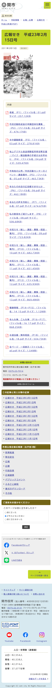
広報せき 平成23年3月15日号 (21, 398)
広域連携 (9, 475)
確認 (26, 527)
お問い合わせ (39, 594)
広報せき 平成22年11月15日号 (22, 434)
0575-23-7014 (15, 371)
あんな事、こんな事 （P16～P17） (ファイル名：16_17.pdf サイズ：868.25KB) (28, 323)
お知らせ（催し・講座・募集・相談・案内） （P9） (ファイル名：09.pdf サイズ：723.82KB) (28, 233)
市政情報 (15, 20)
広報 (7, 462)
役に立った (12, 512)
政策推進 (9, 453)
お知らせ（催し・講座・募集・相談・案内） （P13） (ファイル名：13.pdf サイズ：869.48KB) (28, 296)
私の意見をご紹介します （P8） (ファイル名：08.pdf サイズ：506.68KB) (28, 218)
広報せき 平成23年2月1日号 (20, 412)
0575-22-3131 (14, 608)
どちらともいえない (15, 516)
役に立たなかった (15, 519)
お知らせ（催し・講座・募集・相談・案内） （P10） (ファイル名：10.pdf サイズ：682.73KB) (28, 249)
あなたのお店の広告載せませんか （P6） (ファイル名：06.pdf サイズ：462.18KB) (27, 190)
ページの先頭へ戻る (39, 575)
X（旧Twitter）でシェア (23, 553)
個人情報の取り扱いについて (16, 594)
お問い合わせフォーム (26, 384)
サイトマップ (9, 590)
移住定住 (9, 457)
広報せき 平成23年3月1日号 (20, 402)
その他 (8, 493)
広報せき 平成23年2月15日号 (21, 407)
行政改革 (9, 471)
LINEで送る (17, 560)
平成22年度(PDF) (9, 24)
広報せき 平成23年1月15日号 (21, 416)
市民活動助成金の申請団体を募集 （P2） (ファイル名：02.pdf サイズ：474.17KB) (27, 128)
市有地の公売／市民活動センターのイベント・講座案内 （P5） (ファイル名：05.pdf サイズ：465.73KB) (28, 175)
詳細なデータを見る (37, 679)
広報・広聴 (28, 20)
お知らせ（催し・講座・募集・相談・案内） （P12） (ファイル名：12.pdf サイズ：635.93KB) (28, 280)
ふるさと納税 (12, 484)
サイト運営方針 (26, 590)
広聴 (7, 466)
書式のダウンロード (15, 489)
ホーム (4, 20)
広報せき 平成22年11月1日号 (21, 439)
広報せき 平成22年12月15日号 (22, 425)
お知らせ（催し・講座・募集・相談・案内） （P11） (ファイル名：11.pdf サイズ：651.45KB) (28, 265)
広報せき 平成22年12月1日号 (21, 430)
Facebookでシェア (21, 545)
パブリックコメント (15, 480)
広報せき (41, 20)
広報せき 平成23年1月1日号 (20, 421)
